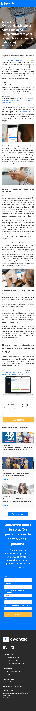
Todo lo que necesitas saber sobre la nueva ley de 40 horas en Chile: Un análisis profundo (17, 449)
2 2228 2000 (7, 682)
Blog (8, 674)
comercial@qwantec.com (13, 686)
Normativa (6, 445)
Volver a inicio (18, 514)
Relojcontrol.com (17, 60)
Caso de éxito (7, 471)
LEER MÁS (6, 454)
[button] (32, 3)
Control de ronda (13, 657)
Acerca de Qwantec (13, 671)
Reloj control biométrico (15, 663)
